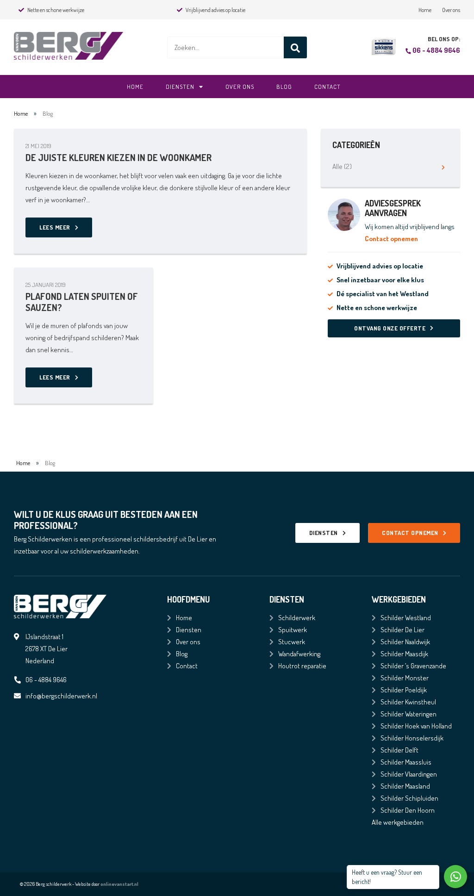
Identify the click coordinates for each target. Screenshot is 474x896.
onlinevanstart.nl (119, 884)
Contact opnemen (391, 238)
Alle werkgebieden (398, 822)
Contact (327, 86)
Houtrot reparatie (302, 665)
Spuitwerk (292, 629)
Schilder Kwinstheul (408, 701)
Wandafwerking (299, 653)
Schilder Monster (404, 677)
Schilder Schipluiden (409, 798)
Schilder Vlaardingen (408, 774)
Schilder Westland (405, 617)
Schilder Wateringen (408, 713)
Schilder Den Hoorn (407, 810)
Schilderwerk (296, 617)
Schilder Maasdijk (404, 653)
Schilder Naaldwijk (405, 641)
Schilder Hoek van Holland (416, 726)
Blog (284, 86)
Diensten (180, 86)
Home (424, 9)
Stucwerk (291, 641)
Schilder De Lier (402, 629)
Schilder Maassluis (405, 762)
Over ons (451, 9)
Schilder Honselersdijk (411, 738)
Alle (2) (342, 166)
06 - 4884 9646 (436, 50)
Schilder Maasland (405, 786)
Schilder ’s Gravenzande (413, 665)
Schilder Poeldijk (403, 689)
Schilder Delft (399, 750)
